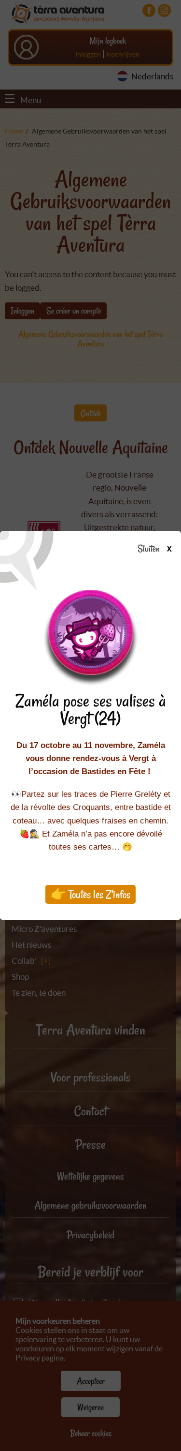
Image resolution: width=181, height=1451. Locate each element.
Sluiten (149, 549)
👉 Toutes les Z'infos (90, 894)
